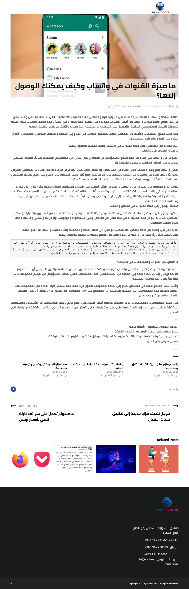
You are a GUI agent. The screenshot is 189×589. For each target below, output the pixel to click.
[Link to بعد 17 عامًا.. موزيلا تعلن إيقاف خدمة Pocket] (30, 459)
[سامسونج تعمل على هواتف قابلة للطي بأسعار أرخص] (13, 405)
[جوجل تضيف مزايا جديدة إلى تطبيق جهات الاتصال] (175, 405)
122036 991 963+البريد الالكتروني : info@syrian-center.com (157, 559)
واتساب (174, 389)
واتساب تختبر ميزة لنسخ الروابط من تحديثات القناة (98, 366)
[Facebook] (13, 389)
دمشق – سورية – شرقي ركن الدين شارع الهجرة (155, 530)
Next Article (28, 405)
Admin (171, 106)
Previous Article (157, 405)
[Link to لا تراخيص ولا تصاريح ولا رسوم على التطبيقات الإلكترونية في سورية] (73, 459)
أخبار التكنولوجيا (115, 106)
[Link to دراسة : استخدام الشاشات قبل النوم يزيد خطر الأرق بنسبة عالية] (116, 459)
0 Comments (134, 106)
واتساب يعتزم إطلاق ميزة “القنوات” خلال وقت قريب (155, 366)
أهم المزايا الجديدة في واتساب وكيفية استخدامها (45, 366)
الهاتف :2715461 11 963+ (161, 540)
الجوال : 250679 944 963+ (161, 547)
